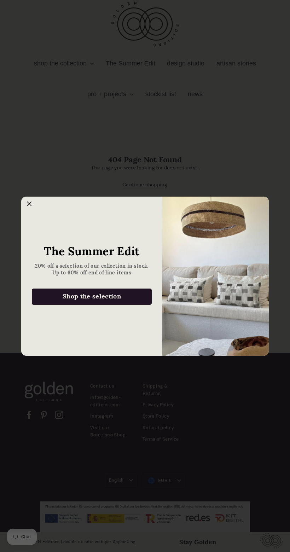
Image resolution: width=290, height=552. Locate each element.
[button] (29, 205)
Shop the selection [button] (92, 296)
